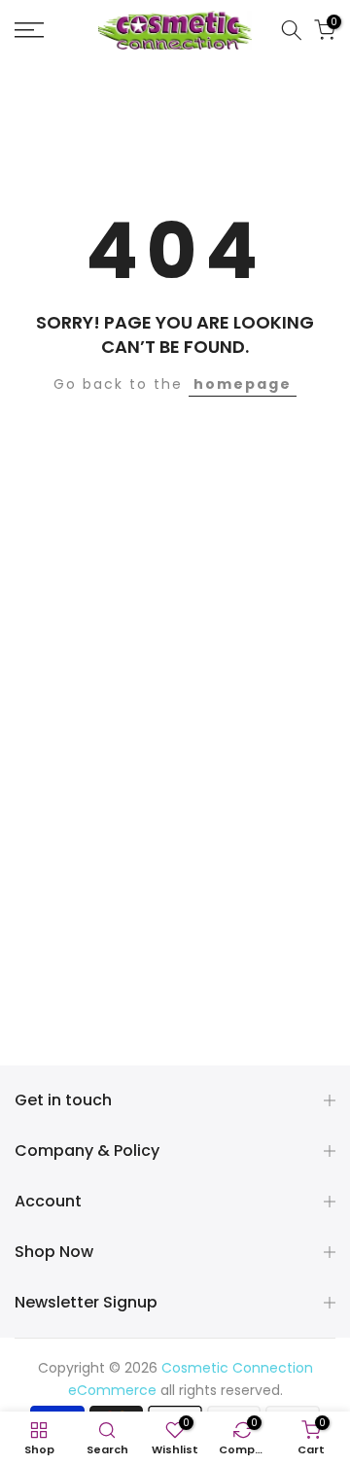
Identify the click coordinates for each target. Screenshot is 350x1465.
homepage (242, 384)
